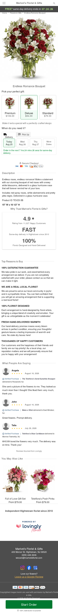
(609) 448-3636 (29, 554)
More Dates (49, 143)
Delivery (9, 136)
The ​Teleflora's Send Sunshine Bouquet (38, 378)
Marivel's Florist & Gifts (29, 3)
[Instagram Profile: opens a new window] (22, 568)
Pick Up (25, 134)
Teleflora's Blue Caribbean (33, 433)
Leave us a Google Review (29, 576)
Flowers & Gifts (15, 13)
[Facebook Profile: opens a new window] (29, 568)
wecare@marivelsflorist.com (29, 557)
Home (4, 13)
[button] (51, 606)
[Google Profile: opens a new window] (35, 568)
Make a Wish (27, 410)
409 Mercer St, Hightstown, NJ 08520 (29, 551)
